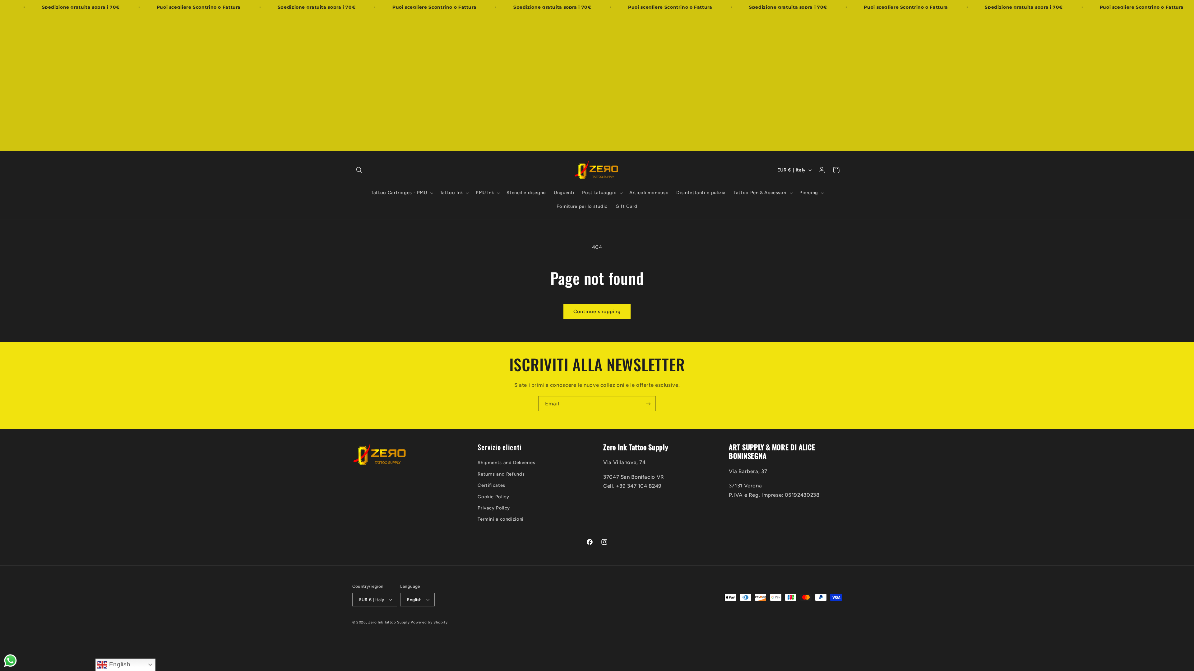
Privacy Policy (494, 507)
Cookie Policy (493, 496)
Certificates (491, 485)
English (118, 664)
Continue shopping (597, 311)
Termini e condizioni (501, 519)
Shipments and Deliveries (506, 462)
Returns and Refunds (501, 474)
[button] (359, 170)
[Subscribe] (648, 403)
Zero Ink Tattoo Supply (389, 622)
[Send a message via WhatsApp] (10, 660)
